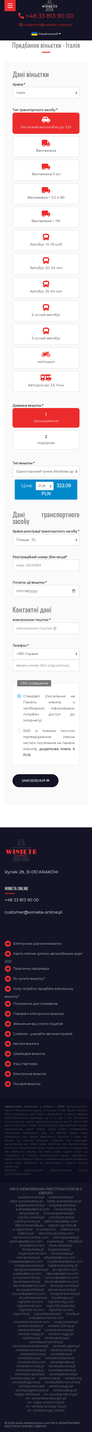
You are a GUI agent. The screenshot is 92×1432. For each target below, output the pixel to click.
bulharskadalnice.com (33, 1209)
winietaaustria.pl (56, 1338)
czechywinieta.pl (61, 1217)
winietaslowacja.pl (30, 1370)
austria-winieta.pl (31, 1197)
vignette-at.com (30, 1302)
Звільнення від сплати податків (38, 1024)
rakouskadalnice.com (62, 1274)
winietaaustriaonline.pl (46, 1342)
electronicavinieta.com (56, 1233)
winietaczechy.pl (63, 1350)
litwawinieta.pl (33, 1249)
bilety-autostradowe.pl (64, 1201)
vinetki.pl (72, 1314)
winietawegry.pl (22, 1378)
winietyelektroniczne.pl (62, 1382)
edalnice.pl (26, 1233)
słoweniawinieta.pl (33, 1298)
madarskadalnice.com (26, 1262)
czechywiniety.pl (27, 1221)
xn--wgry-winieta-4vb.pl (46, 1402)
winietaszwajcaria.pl (30, 1374)
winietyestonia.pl (31, 1386)
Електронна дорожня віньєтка (37, 944)
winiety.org (73, 1378)
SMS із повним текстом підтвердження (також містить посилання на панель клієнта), (49, 743)
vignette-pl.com (29, 1306)
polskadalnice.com (27, 1274)
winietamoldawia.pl (59, 1358)
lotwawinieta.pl (28, 1257)
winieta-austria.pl (30, 1326)
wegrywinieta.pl (66, 1322)
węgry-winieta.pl (27, 1394)
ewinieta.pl (55, 1241)
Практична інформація (31, 969)
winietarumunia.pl (30, 1366)
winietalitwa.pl (61, 1354)
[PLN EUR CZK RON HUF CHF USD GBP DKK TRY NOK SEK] (45, 486)
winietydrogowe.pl (26, 1382)
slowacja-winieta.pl (64, 1286)
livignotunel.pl (59, 1249)
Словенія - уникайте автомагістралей (42, 1034)
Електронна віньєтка (29, 1074)
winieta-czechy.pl (61, 1326)
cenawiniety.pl (65, 1209)
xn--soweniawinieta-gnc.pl (46, 1398)
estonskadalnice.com (26, 1241)
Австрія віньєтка (26, 1044)
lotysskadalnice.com (59, 1257)
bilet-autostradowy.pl (26, 1201)
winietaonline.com (31, 1362)
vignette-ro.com (31, 1310)
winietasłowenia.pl (63, 1374)
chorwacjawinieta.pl (58, 1213)
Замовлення (33, 780)
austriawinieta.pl (61, 1197)
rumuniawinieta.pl (26, 1278)
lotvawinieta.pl (62, 1253)
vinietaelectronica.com (46, 1318)
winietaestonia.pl (33, 1354)
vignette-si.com (61, 1310)
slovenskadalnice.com (62, 1282)
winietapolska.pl (62, 1362)
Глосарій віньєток (27, 1084)
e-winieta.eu (46, 1229)
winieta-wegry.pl (31, 1334)
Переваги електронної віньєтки (38, 1014)
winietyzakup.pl (65, 1390)
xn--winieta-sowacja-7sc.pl (46, 1406)
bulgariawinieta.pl (62, 1205)
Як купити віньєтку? (29, 979)
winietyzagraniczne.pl (31, 1390)
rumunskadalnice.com (62, 1278)
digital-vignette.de (62, 1225)
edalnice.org (69, 1229)
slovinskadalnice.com (29, 1286)
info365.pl (75, 1241)
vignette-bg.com (61, 1302)
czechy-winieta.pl (30, 1217)
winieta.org (31, 1338)
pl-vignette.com (65, 1270)
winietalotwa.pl (28, 1358)
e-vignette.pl (22, 1229)
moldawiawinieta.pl (29, 1266)
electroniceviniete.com (31, 1237)
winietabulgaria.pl (66, 1346)
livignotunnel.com (33, 1253)
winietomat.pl (49, 1378)
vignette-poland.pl (60, 1306)
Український (48, 34)
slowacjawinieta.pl (30, 1290)
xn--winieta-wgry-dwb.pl (46, 1410)
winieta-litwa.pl (29, 1330)
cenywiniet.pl (29, 1213)
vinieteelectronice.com (31, 1322)
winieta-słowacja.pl (59, 1330)
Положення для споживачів (35, 1004)
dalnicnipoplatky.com (60, 1221)
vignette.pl (21, 1314)
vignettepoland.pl (47, 1314)
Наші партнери (25, 1064)
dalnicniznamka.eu (29, 1225)
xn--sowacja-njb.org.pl (60, 1394)
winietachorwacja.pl (31, 1350)
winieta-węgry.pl (60, 1334)
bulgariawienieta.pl (30, 1205)
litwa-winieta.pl (60, 1245)
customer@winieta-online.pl (48, 25)
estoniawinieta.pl (66, 1237)
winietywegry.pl (61, 1386)
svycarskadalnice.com (29, 1294)
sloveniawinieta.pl (26, 1282)
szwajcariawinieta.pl (65, 1294)
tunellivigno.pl (62, 1298)
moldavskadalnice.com (65, 1262)
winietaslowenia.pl (62, 1370)
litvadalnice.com (32, 1245)
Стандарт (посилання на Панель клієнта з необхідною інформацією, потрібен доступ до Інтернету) (49, 708)
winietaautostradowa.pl (30, 1346)
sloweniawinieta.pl (62, 1290)
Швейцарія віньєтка (29, 1054)
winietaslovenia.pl (61, 1366)
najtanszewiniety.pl (62, 1266)
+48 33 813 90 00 (49, 15)
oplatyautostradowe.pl (31, 1270)
